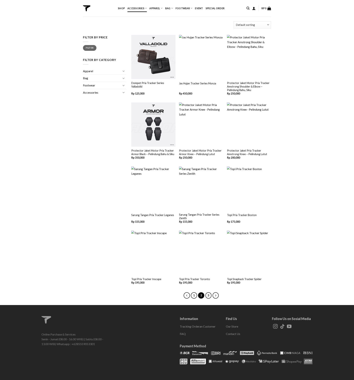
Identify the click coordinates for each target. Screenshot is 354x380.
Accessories (135, 8)
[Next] (216, 295)
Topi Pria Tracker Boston (242, 215)
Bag (168, 8)
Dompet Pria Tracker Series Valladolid (147, 84)
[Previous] (187, 295)
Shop (121, 8)
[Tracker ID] (86, 8)
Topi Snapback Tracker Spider (244, 279)
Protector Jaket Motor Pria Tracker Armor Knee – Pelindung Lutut (200, 152)
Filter (89, 47)
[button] (248, 8)
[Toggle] (124, 71)
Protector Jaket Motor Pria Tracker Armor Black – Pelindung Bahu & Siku (152, 152)
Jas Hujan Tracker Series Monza (197, 83)
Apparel (154, 8)
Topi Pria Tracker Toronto (194, 279)
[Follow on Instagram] (275, 326)
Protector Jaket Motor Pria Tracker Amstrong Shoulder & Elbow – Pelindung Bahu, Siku (248, 86)
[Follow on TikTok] (282, 326)
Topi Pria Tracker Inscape (146, 279)
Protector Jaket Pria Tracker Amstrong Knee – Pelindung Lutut (247, 152)
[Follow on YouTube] (289, 326)
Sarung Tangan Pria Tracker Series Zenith (199, 216)
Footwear (183, 8)
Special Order (215, 8)
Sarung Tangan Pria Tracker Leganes (152, 215)
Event (199, 8)
